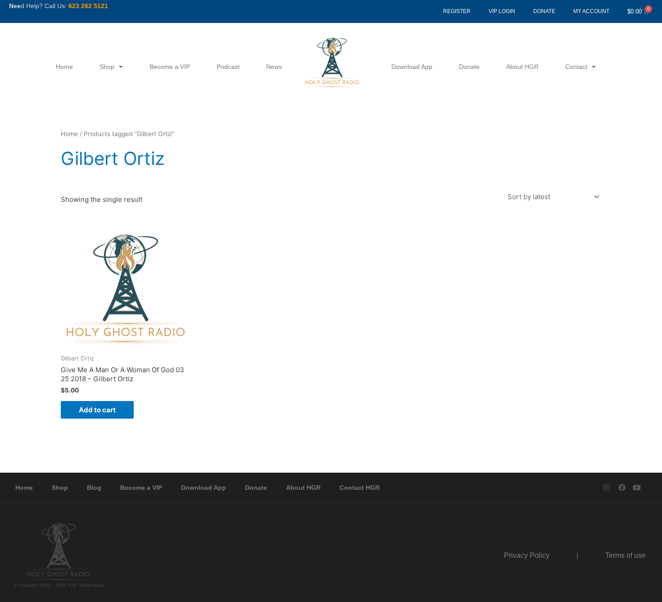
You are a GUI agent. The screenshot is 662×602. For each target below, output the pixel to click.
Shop (107, 66)
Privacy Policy (526, 555)
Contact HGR (360, 487)
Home (64, 66)
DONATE (544, 11)
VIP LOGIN (502, 11)
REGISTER (457, 11)
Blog (94, 487)
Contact (576, 66)
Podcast (228, 66)
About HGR (522, 66)
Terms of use (625, 555)
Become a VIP (170, 66)
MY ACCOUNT (591, 11)
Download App (411, 66)
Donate (469, 66)
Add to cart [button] (97, 410)
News (274, 66)
